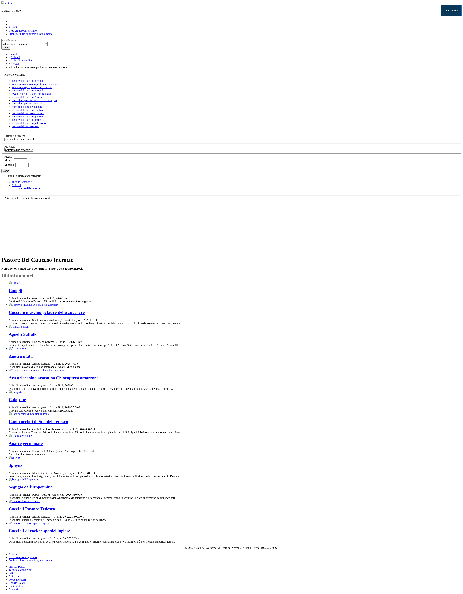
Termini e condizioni (20, 569)
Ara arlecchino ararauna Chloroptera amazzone (54, 377)
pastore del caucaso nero (25, 126)
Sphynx (15, 465)
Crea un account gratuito (23, 30)
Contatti (13, 589)
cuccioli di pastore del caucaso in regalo (34, 100)
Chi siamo (14, 576)
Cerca (6, 47)
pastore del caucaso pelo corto (29, 123)
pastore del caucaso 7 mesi (27, 97)
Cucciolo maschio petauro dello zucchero (47, 312)
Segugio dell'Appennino (31, 487)
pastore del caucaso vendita (27, 110)
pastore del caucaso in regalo (28, 90)
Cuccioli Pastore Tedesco (32, 509)
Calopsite (17, 399)
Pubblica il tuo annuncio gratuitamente (30, 33)
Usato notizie (451, 10)
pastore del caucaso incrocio (28, 80)
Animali (16, 185)
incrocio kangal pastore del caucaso (32, 87)
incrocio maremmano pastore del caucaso (35, 84)
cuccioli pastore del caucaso (27, 106)
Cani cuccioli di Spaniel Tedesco (38, 421)
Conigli (15, 290)
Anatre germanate (26, 443)
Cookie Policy (17, 582)
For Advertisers (17, 579)
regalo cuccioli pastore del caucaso (31, 93)
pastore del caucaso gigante (27, 116)
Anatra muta (21, 356)
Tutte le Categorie (22, 181)
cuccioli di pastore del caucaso (29, 103)
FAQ (11, 573)
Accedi (13, 27)
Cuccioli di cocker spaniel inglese (39, 530)
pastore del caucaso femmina (28, 119)
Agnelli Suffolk (23, 334)
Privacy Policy (17, 566)
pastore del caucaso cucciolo (28, 113)
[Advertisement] (109, 227)
